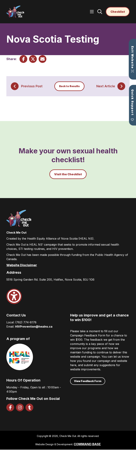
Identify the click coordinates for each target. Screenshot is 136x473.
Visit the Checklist (68, 174)
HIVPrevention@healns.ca (33, 326)
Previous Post (31, 86)
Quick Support (132, 102)
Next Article (105, 86)
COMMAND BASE (87, 444)
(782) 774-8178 (25, 322)
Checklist (117, 11)
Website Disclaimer (21, 265)
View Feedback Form (87, 381)
